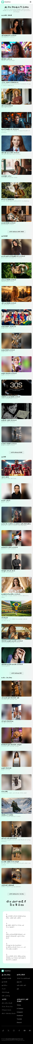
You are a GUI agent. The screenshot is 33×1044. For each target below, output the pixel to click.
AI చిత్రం (4, 985)
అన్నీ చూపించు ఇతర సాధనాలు (16, 894)
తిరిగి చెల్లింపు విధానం (8, 1013)
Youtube (19, 1019)
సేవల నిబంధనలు (7, 1006)
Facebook (20, 1015)
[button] (16, 916)
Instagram (20, 1012)
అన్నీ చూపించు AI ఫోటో (16, 673)
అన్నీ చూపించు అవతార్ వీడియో (16, 231)
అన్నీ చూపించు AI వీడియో (16, 452)
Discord (19, 1022)
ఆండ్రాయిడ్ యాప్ (21, 985)
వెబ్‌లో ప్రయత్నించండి (23, 978)
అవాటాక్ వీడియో (6, 978)
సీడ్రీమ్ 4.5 (5, 992)
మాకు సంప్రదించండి (7, 1003)
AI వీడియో (4, 982)
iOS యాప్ (19, 982)
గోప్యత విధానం (6, 1010)
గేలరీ (4, 989)
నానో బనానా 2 (6, 996)
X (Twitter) (20, 1008)
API (18, 989)
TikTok (19, 1005)
